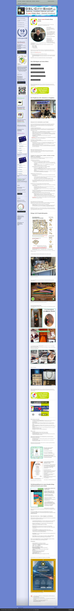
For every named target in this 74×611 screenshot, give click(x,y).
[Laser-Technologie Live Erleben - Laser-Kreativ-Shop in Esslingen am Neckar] (43, 109)
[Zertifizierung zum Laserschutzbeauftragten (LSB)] (37, 470)
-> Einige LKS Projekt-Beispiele (35, 64)
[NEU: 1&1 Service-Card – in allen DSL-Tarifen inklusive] (22, 166)
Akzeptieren (70, 609)
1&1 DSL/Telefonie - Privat (20, 107)
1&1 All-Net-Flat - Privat (20, 120)
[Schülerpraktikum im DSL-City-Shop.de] (37, 497)
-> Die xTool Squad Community (35, 79)
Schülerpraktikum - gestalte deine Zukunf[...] (39, 600)
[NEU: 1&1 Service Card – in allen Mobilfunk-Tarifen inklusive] (22, 145)
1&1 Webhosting (19, 130)
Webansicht (55, 607)
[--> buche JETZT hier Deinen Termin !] (40, 90)
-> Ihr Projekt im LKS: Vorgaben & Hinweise (37, 68)
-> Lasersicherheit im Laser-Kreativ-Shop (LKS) (37, 72)
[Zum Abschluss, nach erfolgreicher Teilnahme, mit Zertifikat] (43, 575)
